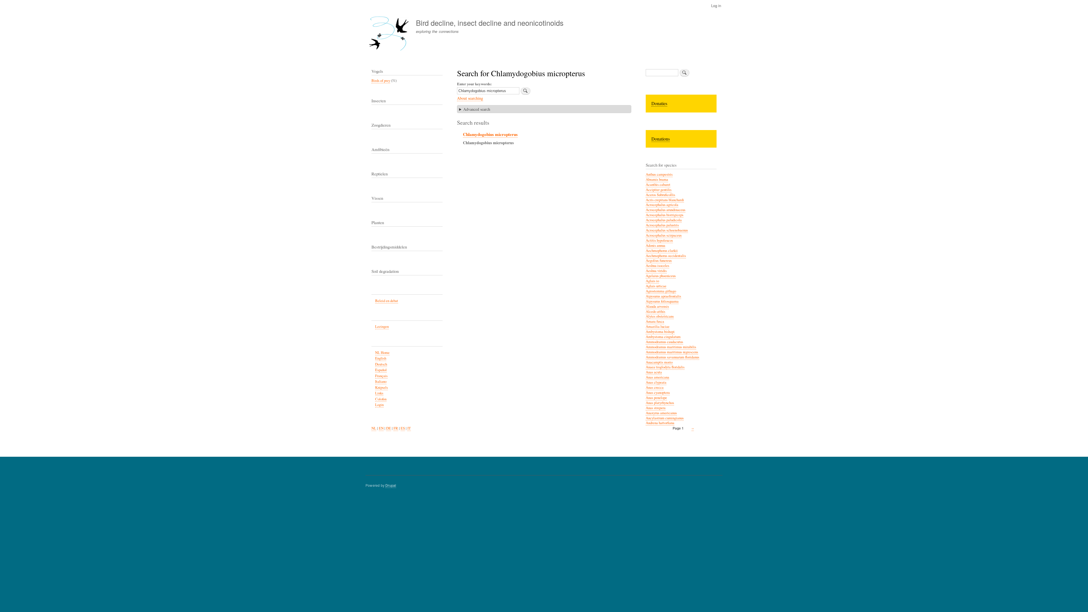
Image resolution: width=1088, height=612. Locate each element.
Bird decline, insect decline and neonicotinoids (490, 23)
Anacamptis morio (659, 362)
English (380, 358)
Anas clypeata (656, 382)
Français (381, 375)
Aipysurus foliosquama (662, 301)
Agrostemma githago (661, 291)
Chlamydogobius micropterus (490, 134)
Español (381, 369)
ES (403, 428)
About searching (470, 98)
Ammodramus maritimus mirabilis (671, 347)
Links (379, 393)
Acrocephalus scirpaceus (664, 235)
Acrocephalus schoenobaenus (667, 230)
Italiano (380, 381)
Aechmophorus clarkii (662, 250)
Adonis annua (655, 245)
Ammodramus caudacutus (664, 341)
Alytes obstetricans (660, 316)
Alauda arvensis (657, 306)
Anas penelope (656, 397)
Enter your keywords (473, 83)
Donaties (659, 103)
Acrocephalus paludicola (664, 220)
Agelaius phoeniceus (661, 275)
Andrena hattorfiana (660, 422)
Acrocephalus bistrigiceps (664, 214)
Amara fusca (655, 321)
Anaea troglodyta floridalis (665, 367)
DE (388, 428)
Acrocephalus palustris (662, 225)
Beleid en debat (386, 300)
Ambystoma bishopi (660, 331)
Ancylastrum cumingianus (665, 418)
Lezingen (382, 326)
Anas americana (657, 377)
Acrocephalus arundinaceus (665, 209)
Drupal (390, 485)
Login (379, 404)
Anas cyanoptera (658, 392)
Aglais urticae (656, 286)
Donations (660, 139)
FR (396, 428)
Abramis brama (657, 179)
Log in (716, 5)
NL (373, 428)
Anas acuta (654, 372)
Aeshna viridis (656, 270)
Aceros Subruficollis (660, 194)
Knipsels (381, 387)
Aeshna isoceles (657, 265)
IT (409, 428)
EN (381, 428)
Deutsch (381, 364)
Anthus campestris (659, 174)
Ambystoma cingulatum (663, 336)
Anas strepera (656, 407)
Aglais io (652, 281)
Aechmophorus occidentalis (666, 255)
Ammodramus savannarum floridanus (672, 357)
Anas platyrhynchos (660, 402)
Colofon (380, 399)
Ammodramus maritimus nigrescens (672, 352)
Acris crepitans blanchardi (665, 199)
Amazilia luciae (658, 326)
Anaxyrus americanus (661, 413)
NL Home (382, 352)
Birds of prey (380, 80)
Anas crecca (655, 387)
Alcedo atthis (655, 311)
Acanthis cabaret (658, 184)
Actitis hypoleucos (659, 240)
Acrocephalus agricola (662, 204)
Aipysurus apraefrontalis (663, 296)
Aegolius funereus (659, 260)
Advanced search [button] (476, 109)
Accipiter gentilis (659, 189)
